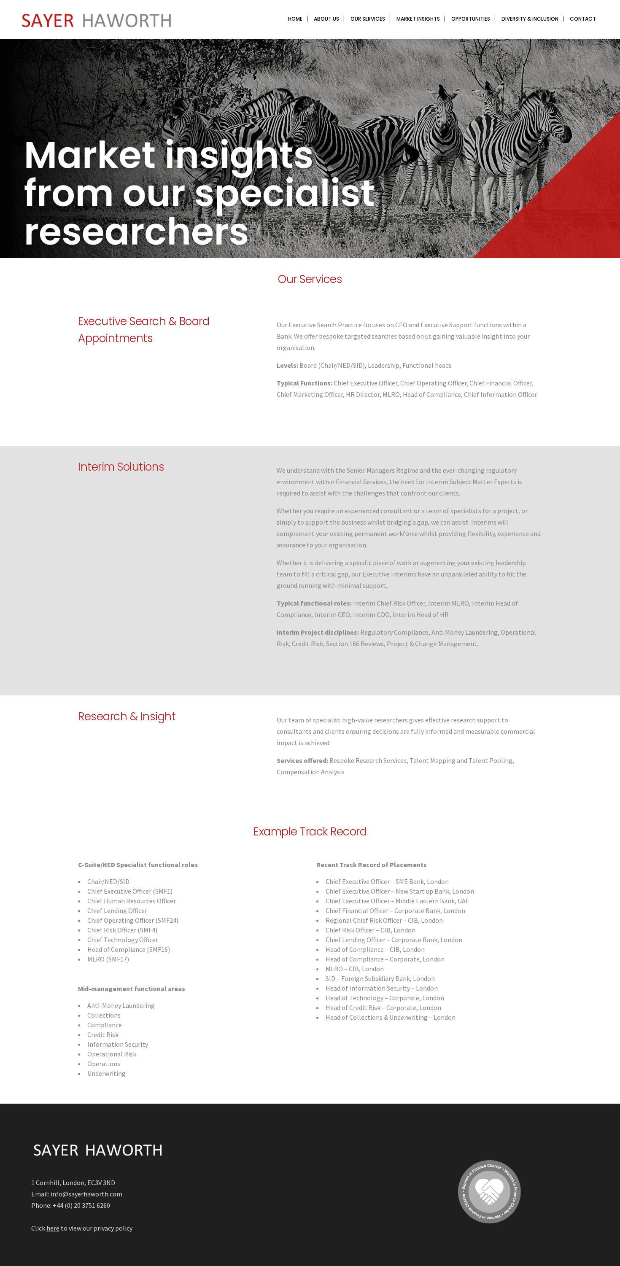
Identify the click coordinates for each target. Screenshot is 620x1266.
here (52, 1228)
